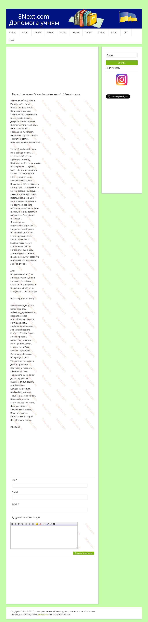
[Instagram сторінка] (121, 79)
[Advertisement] (52, 71)
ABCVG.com (43, 614)
